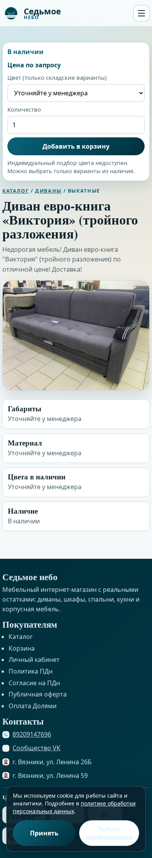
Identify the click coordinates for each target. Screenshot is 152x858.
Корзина (22, 648)
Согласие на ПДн (34, 683)
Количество (24, 109)
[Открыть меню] (141, 13)
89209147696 (31, 734)
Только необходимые (109, 833)
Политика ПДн (31, 671)
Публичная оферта (38, 694)
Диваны (48, 191)
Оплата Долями (33, 706)
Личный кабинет (34, 659)
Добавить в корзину (76, 146)
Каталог (15, 191)
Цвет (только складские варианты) (57, 77)
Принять (44, 833)
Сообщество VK (36, 748)
